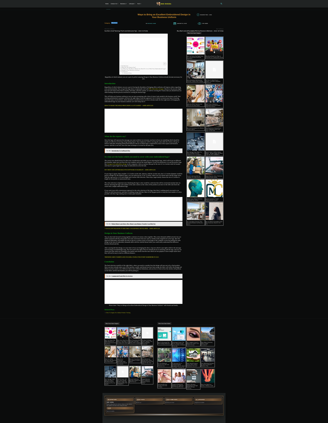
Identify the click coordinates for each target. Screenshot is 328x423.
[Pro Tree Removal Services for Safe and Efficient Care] (164, 355)
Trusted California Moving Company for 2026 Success (194, 176)
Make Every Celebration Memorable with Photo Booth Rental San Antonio (213, 105)
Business (114, 23)
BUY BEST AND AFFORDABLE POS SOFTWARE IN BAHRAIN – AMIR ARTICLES (130, 170)
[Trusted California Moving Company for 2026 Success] (195, 165)
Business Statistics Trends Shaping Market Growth (212, 199)
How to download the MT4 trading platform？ (164, 343)
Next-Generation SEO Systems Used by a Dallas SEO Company (195, 81)
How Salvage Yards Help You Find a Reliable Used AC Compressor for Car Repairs (194, 153)
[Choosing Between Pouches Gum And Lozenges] (164, 376)
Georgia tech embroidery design (117, 164)
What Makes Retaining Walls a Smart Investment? (206, 343)
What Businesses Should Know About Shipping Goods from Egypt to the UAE (213, 129)
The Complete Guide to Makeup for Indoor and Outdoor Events (193, 343)
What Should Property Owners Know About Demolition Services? (192, 365)
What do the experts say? (128, 67)
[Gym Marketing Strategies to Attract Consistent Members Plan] (207, 355)
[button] (221, 4)
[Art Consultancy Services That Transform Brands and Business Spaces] (195, 211)
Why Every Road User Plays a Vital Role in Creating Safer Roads (214, 57)
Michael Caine (152, 23)
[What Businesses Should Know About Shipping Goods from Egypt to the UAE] (214, 117)
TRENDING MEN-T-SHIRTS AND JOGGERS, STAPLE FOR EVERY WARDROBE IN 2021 (132, 257)
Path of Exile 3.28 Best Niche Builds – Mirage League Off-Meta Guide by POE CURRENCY (214, 153)
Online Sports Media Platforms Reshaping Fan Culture (195, 199)
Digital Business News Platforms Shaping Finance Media (214, 176)
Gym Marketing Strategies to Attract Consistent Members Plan (207, 365)
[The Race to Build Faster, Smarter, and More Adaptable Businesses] (214, 69)
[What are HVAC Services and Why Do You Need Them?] (195, 93)
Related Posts (128, 73)
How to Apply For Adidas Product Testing (118, 312)
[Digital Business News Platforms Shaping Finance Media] (214, 165)
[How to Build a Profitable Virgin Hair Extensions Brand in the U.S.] (214, 211)
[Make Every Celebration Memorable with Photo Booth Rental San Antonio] (214, 93)
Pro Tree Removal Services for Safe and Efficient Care (163, 365)
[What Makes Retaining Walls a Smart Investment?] (207, 334)
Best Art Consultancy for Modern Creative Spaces (134, 360)
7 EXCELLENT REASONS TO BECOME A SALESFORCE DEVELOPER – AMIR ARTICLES (132, 228)
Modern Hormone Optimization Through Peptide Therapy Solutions (192, 386)
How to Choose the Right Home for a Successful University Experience (195, 57)
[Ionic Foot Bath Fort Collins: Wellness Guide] (207, 376)
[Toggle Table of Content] (164, 63)
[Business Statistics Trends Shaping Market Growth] (214, 188)
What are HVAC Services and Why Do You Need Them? (194, 105)
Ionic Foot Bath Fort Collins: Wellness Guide (207, 385)
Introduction (124, 65)
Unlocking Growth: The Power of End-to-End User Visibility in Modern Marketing (178, 344)
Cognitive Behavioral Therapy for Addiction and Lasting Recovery (178, 386)
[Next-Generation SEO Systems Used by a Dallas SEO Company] (195, 69)
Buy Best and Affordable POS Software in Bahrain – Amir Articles (200, 31)
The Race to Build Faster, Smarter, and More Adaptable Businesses (213, 81)
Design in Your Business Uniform (130, 70)
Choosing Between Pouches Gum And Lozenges (162, 386)
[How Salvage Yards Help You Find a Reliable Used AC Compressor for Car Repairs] (195, 141)
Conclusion (124, 71)
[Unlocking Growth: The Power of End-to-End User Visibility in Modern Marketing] (179, 334)
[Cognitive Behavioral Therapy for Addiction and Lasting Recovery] (179, 376)
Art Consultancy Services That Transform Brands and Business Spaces (195, 223)
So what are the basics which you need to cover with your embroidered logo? (143, 68)
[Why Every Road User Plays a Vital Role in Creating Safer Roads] (214, 46)
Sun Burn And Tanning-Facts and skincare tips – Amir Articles (126, 31)
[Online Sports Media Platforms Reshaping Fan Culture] (195, 188)
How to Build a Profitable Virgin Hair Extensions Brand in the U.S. (214, 223)
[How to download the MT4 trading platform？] (164, 334)
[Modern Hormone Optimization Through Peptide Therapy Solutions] (193, 376)
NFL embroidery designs (156, 89)
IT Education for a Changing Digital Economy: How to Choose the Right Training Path (178, 365)
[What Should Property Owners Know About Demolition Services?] (193, 355)
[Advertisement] (143, 50)
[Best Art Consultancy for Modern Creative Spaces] (195, 117)
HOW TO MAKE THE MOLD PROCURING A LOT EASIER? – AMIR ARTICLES (129, 105)
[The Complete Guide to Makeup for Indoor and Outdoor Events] (193, 334)
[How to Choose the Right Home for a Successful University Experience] (195, 46)
